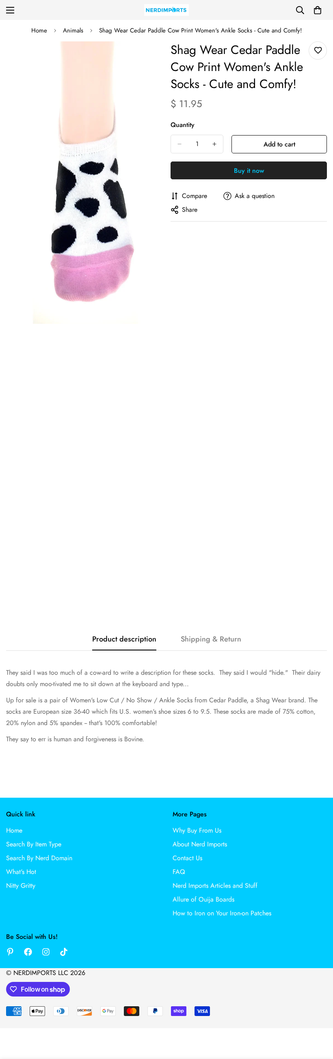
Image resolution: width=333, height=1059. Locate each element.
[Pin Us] (10, 952)
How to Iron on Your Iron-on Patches (222, 913)
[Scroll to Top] (317, 1014)
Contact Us (187, 858)
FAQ (179, 871)
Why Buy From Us (197, 830)
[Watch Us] (64, 952)
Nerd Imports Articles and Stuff (215, 885)
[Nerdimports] (166, 10)
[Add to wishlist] (318, 50)
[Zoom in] (149, 59)
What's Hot (21, 871)
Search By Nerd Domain (39, 858)
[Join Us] (28, 952)
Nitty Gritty (20, 885)
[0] (317, 10)
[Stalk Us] (46, 952)
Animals (73, 30)
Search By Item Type (33, 844)
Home (39, 30)
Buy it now (249, 170)
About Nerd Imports (200, 844)
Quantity (183, 124)
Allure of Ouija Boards (203, 899)
